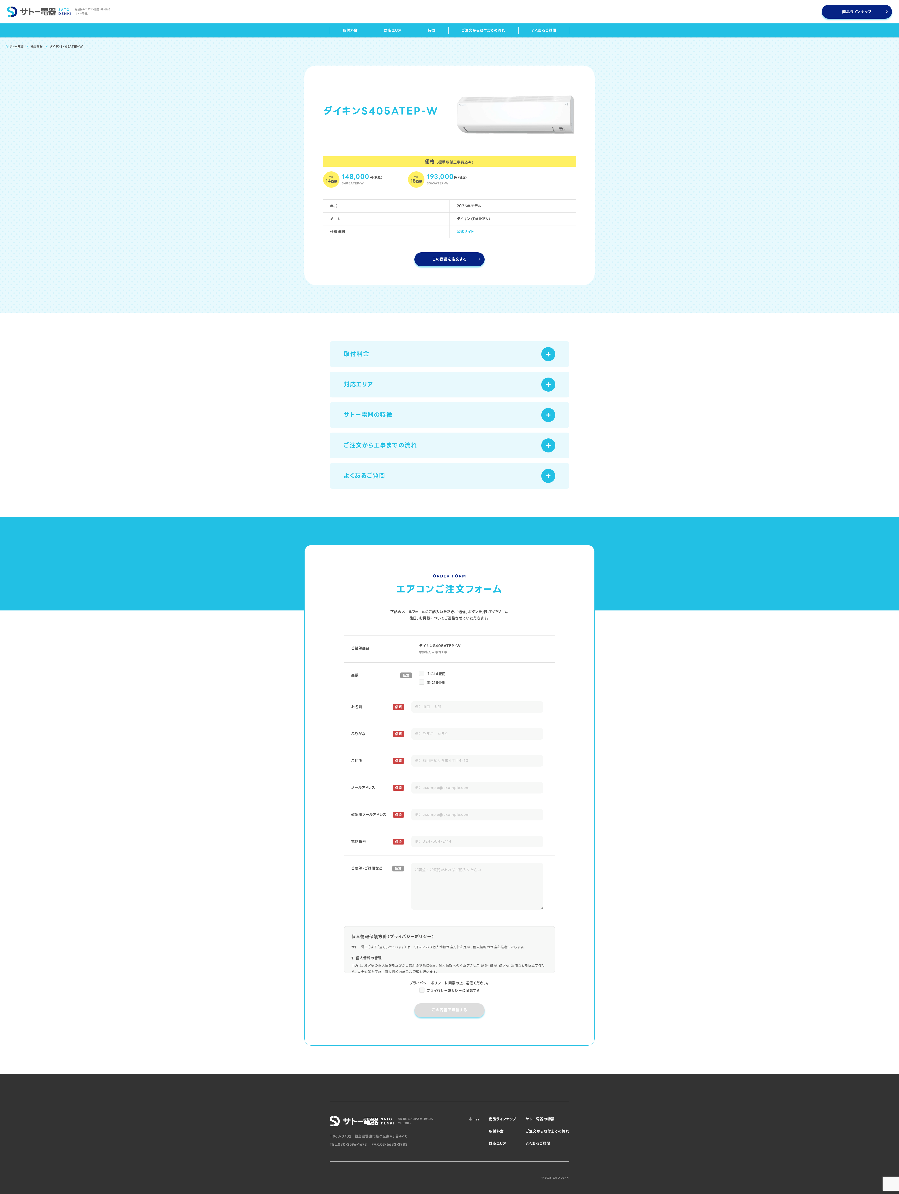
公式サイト (465, 232)
